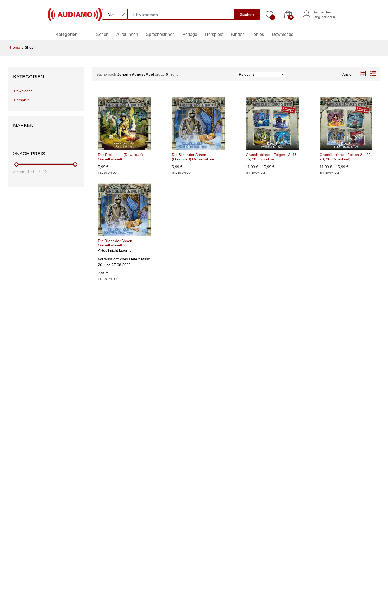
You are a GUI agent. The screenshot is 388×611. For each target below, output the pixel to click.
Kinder (237, 34)
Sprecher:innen (160, 34)
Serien (102, 34)
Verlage (190, 34)
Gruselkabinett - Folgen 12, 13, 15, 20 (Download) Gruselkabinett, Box (272, 157)
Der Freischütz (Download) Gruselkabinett (120, 157)
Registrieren (324, 17)
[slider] (17, 164)
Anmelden (322, 12)
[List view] (373, 74)
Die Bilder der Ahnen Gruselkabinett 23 (115, 243)
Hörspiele (214, 34)
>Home (14, 47)
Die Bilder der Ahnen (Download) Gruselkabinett (194, 157)
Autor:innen (127, 34)
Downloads (282, 34)
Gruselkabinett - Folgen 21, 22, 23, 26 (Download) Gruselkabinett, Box (346, 157)
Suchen (247, 14)
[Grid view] (363, 74)
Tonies (258, 34)
